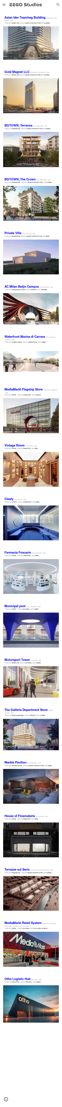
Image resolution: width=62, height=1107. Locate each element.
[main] (31, 19)
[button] (4, 4)
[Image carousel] (31, 43)
